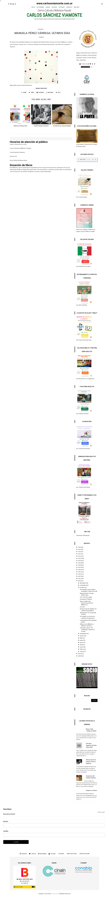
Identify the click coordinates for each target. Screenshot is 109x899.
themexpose (54, 893)
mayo (81, 642)
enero (81, 651)
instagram (43, 853)
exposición (40, 29)
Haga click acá (14, 85)
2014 (79, 574)
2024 (79, 551)
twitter (33, 853)
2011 (79, 581)
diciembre (83, 583)
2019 (79, 563)
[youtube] (13, 4)
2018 (79, 565)
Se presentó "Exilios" (86, 599)
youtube (53, 853)
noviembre (83, 585)
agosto (82, 636)
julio (81, 638)
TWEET (32, 92)
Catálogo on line (84, 853)
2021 (79, 558)
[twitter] (11, 4)
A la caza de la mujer (86, 597)
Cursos (48, 7)
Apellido (5, 831)
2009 (79, 656)
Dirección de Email (9, 814)
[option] (20, 116)
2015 (79, 572)
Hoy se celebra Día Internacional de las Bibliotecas (86, 603)
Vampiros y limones (91, 790)
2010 (79, 653)
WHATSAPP (50, 92)
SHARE (24, 92)
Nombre (5, 821)
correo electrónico (45, 171)
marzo (82, 647)
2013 (79, 576)
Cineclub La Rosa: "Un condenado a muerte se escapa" (87, 629)
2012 (79, 578)
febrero (82, 649)
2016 (79, 569)
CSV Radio (62, 7)
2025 (79, 549)
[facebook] (9, 4)
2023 (79, 554)
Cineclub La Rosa (72, 853)
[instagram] (15, 4)
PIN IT (59, 92)
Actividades (40, 7)
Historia (54, 7)
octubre (82, 587)
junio (81, 640)
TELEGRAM (41, 92)
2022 (79, 556)
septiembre (83, 633)
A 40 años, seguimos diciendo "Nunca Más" (91, 745)
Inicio (33, 7)
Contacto (69, 7)
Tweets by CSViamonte (83, 535)
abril (81, 645)
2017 (79, 567)
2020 (79, 560)
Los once (82, 607)
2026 (79, 547)
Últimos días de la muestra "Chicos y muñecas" (91, 761)
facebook (24, 853)
